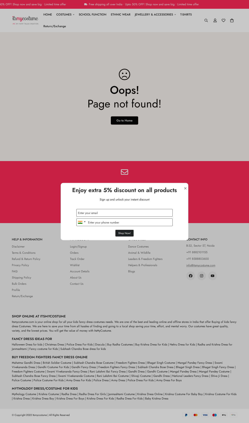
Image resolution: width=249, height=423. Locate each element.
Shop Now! (124, 233)
